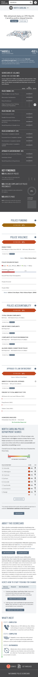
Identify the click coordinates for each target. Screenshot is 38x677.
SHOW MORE (19, 499)
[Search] (30, 2)
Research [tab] (13, 587)
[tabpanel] (19, 600)
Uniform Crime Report (13, 292)
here (19, 544)
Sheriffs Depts (23, 21)
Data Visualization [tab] (23, 587)
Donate (13, 666)
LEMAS (34, 292)
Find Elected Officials (14, 610)
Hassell (6, 51)
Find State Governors (16, 599)
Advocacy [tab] (5, 587)
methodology (8, 552)
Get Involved (27, 666)
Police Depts (14, 21)
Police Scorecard (4, 2)
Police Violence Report (30, 258)
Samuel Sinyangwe (30, 548)
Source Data (22, 552)
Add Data (12, 253)
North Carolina (18, 8)
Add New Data (19, 513)
